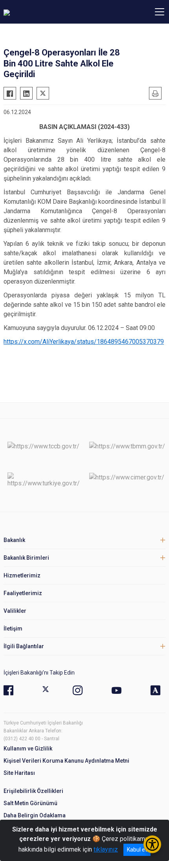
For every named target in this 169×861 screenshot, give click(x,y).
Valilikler (15, 611)
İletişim (13, 628)
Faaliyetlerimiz (23, 593)
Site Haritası (19, 773)
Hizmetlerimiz (22, 575)
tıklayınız (106, 849)
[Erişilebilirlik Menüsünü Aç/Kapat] (152, 844)
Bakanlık (14, 540)
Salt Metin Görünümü (30, 803)
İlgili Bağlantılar (24, 646)
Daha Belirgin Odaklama (35, 815)
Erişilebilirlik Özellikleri (33, 791)
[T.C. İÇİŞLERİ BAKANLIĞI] (47, 12)
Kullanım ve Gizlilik (28, 748)
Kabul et (137, 849)
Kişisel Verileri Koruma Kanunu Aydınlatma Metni (66, 761)
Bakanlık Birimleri (26, 558)
